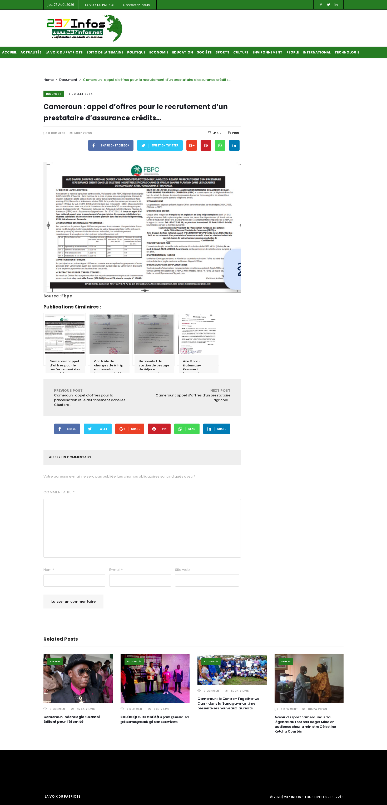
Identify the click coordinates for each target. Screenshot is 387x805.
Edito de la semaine (105, 52)
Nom (48, 569)
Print (236, 133)
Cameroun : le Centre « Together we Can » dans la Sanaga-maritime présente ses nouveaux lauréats (228, 703)
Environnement (267, 52)
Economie (158, 52)
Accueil (9, 52)
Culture (241, 52)
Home (48, 79)
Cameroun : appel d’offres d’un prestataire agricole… (193, 395)
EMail (216, 133)
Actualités (31, 52)
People (292, 52)
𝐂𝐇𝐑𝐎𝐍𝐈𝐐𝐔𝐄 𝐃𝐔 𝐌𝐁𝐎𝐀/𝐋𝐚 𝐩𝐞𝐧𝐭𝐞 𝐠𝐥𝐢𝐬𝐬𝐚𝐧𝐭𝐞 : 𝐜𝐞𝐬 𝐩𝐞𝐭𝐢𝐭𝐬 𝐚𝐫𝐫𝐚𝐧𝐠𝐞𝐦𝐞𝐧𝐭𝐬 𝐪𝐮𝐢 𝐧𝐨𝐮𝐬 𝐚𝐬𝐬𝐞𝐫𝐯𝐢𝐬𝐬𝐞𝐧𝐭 (155, 719)
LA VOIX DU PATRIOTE (100, 5)
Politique (136, 52)
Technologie (347, 52)
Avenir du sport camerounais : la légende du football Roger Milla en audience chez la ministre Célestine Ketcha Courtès (305, 724)
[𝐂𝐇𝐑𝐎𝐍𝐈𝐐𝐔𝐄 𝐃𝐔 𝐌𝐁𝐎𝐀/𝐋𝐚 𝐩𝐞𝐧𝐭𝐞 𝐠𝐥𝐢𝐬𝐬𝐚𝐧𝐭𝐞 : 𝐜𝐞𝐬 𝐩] (155, 678)
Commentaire (59, 492)
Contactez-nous (136, 5)
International (317, 52)
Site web (182, 569)
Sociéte (204, 52)
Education (182, 52)
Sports (222, 52)
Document (68, 79)
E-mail (116, 569)
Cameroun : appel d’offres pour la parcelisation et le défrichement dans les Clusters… (89, 397)
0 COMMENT (57, 133)
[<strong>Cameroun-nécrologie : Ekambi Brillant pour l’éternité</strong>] (78, 678)
